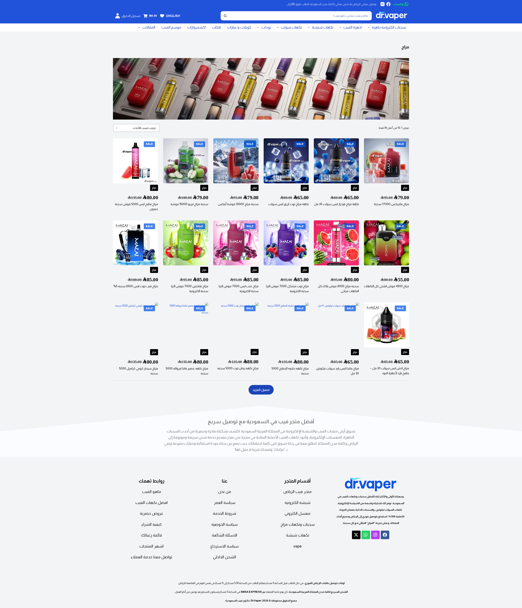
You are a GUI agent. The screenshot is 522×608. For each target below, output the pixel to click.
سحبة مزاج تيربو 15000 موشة (189, 204)
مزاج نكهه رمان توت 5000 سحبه (238, 368)
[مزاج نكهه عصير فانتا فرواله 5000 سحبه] (185, 324)
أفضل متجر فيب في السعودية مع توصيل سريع (261, 421)
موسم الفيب (171, 27)
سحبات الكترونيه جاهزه (389, 27)
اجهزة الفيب (352, 27)
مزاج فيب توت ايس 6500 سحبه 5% (136, 286)
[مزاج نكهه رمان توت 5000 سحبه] (235, 324)
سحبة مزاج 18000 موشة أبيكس (238, 204)
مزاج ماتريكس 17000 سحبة (391, 204)
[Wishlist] (162, 16)
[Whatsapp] (366, 535)
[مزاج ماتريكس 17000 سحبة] (386, 160)
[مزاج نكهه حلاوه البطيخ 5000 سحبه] (286, 324)
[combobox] (300, 15)
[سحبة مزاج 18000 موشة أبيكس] (235, 160)
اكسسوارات (196, 27)
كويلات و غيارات (239, 27)
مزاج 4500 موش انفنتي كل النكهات (386, 286)
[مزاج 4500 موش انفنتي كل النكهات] (386, 242)
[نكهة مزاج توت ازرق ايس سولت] (286, 160)
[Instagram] (382, 4)
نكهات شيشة (322, 27)
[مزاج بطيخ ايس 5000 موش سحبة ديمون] (135, 160)
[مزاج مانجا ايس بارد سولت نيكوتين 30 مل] (336, 324)
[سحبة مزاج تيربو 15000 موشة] (185, 160)
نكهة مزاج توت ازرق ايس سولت (288, 204)
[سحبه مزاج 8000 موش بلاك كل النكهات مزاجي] (336, 242)
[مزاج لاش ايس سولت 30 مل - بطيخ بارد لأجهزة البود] (386, 324)
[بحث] (225, 16)
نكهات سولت (291, 27)
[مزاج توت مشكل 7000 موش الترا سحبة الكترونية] (286, 242)
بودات (266, 27)
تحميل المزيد (261, 389)
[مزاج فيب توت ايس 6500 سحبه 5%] (135, 242)
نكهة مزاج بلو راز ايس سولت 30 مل (336, 204)
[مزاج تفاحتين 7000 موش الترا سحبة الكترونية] (185, 242)
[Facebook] (388, 4)
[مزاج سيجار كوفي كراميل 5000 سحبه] (135, 324)
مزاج (405, 187)
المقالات (148, 27)
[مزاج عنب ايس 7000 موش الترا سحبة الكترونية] (235, 242)
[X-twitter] (356, 535)
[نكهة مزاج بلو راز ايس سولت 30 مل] (336, 160)
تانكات (216, 27)
